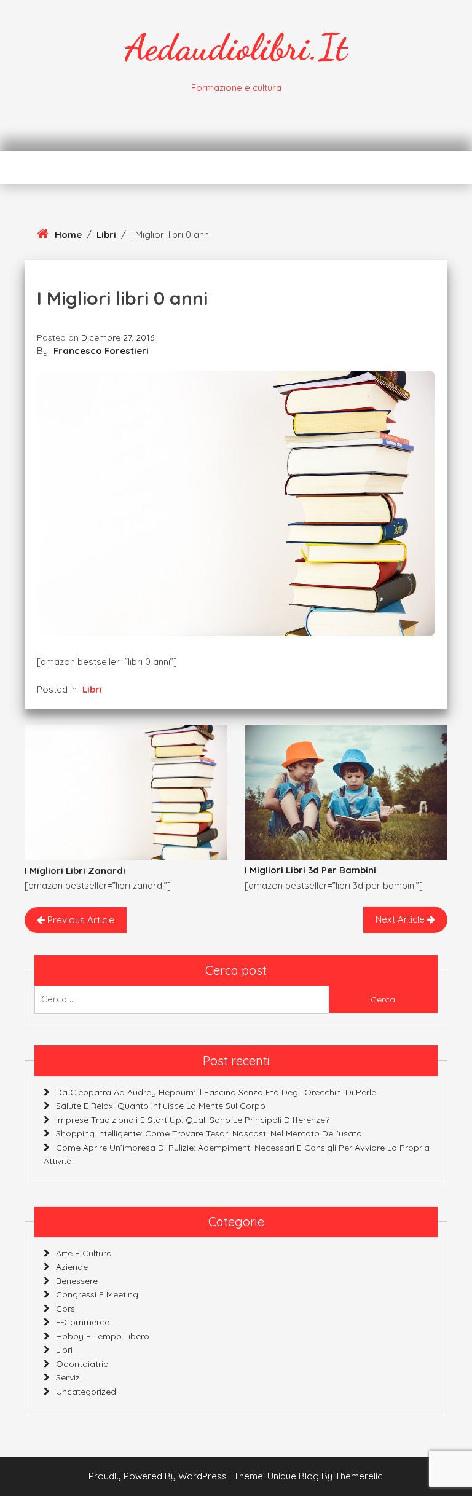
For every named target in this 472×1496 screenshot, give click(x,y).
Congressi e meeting (97, 1294)
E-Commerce (82, 1322)
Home (68, 234)
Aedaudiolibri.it (236, 47)
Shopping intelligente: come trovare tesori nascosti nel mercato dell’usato (209, 1133)
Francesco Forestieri (101, 350)
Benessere (77, 1280)
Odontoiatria (82, 1363)
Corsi (66, 1308)
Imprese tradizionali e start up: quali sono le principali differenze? (192, 1119)
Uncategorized (86, 1391)
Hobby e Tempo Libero (102, 1336)
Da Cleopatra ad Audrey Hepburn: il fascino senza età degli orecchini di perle (216, 1092)
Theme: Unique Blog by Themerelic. (309, 1476)
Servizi (69, 1377)
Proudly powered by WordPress (158, 1476)
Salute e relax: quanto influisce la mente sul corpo (161, 1105)
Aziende (72, 1266)
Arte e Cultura (84, 1253)
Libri (106, 234)
